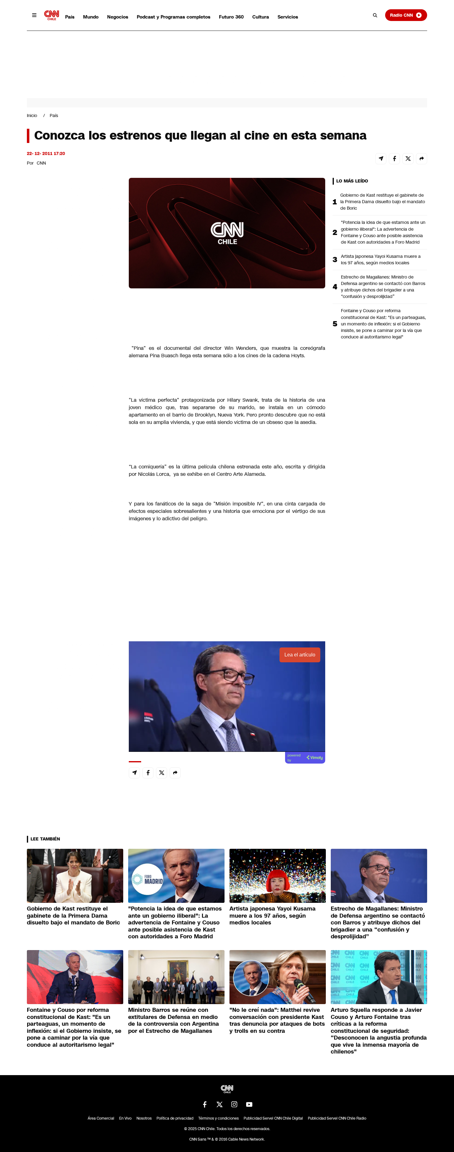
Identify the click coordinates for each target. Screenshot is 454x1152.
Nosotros (144, 1118)
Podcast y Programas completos (173, 17)
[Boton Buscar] (375, 15)
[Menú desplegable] (34, 15)
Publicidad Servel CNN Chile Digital (273, 1118)
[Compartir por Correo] (380, 158)
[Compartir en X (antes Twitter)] (408, 158)
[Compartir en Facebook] (394, 158)
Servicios (288, 17)
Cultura (260, 17)
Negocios (117, 17)
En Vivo (125, 1118)
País (69, 17)
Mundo (91, 17)
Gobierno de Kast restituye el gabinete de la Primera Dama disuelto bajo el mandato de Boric (382, 201)
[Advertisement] (73, 531)
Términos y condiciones (218, 1118)
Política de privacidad (175, 1118)
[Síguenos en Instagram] (234, 1104)
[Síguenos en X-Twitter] (220, 1104)
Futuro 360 (231, 17)
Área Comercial (101, 1118)
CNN (41, 163)
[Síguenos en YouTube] (249, 1104)
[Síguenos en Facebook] (205, 1104)
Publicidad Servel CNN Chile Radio (337, 1118)
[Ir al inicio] (51, 15)
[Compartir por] (421, 158)
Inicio (32, 115)
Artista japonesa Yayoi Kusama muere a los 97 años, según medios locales (381, 259)
